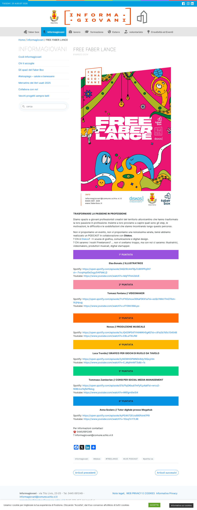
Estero (116, 32)
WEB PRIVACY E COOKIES (140, 493)
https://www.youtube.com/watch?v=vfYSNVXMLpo (111, 305)
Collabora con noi (28, 89)
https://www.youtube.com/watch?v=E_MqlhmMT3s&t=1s (114, 362)
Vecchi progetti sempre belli (33, 95)
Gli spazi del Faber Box (31, 69)
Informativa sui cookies (181, 505)
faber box (33, 32)
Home (21, 39)
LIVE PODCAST (131, 459)
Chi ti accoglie (26, 63)
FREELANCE (112, 459)
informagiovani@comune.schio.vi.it (39, 496)
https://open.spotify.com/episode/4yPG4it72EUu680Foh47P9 (116, 415)
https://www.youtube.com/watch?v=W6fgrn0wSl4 (111, 392)
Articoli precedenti (85, 472)
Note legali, (118, 493)
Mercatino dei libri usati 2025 (34, 82)
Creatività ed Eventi (162, 32)
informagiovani (55, 32)
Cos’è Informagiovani (29, 56)
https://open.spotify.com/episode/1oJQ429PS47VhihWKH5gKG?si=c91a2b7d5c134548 (129, 332)
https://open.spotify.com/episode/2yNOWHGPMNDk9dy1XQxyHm (118, 359)
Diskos (85, 239)
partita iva (148, 459)
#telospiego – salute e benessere (36, 76)
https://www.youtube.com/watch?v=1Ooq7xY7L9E (111, 419)
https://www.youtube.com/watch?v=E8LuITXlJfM (110, 335)
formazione (96, 32)
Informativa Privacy (166, 493)
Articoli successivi (167, 472)
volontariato (136, 32)
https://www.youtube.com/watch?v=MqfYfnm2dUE (111, 275)
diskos (97, 459)
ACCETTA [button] (154, 505)
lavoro (76, 32)
